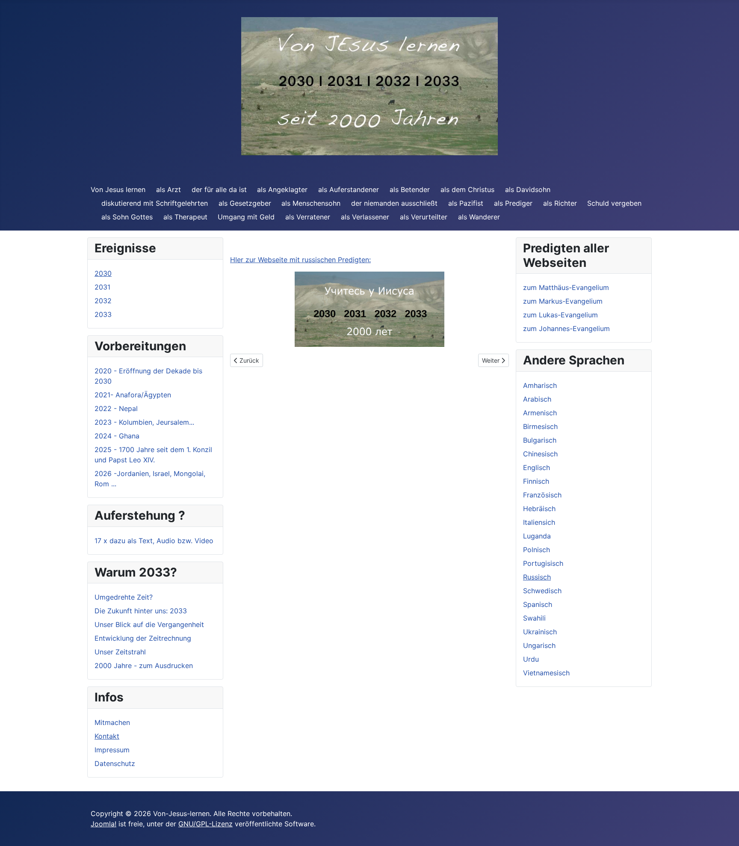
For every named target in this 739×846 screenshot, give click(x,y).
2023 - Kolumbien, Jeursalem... (144, 422)
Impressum (112, 749)
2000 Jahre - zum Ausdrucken (144, 665)
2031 (102, 287)
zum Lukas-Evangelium (560, 315)
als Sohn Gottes (127, 217)
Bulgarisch (539, 440)
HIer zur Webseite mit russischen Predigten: (300, 259)
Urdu (531, 659)
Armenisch (540, 412)
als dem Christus (467, 189)
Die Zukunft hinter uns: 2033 (141, 610)
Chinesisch (540, 454)
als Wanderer (479, 217)
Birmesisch (540, 426)
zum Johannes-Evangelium (566, 328)
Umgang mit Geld (246, 217)
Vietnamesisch (546, 673)
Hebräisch (539, 508)
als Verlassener (365, 217)
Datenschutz (115, 763)
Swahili (534, 618)
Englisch (536, 467)
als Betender (410, 189)
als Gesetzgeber (245, 203)
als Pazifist (465, 203)
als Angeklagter (282, 189)
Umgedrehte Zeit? (124, 597)
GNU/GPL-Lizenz (205, 823)
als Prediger (513, 203)
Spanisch (537, 604)
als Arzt (168, 189)
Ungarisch (539, 645)
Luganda (537, 536)
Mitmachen (112, 722)
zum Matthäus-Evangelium (566, 287)
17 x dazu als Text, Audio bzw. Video (154, 540)
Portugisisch (543, 563)
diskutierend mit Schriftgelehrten (154, 203)
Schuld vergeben (614, 203)
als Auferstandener (348, 189)
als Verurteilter (423, 217)
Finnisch (536, 481)
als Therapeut (185, 217)
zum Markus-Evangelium (563, 301)
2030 (103, 273)
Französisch (542, 495)
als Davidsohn (527, 189)
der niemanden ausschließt (394, 203)
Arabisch (537, 399)
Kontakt (107, 736)
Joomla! (103, 823)
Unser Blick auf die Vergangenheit (149, 624)
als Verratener (307, 217)
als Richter (560, 203)
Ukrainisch (540, 631)
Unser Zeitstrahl (120, 652)
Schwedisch (542, 590)
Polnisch (536, 549)
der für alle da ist (219, 189)
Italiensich (539, 522)
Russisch (537, 577)
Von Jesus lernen (118, 189)
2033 (103, 314)
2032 (103, 300)
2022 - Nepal (116, 408)
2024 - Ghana (117, 436)
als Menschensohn (310, 203)
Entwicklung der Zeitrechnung (143, 638)
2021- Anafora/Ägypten (133, 394)
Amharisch (540, 385)
